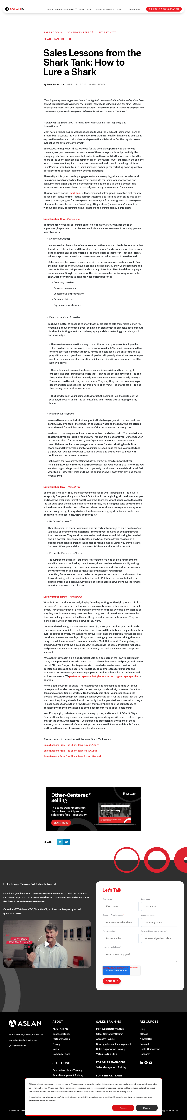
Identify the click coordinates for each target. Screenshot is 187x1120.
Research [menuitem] (145, 1054)
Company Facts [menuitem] (61, 1054)
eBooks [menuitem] (144, 1034)
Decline (146, 1108)
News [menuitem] (55, 1049)
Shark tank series (57, 39)
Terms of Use (171, 1110)
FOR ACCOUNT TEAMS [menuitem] (110, 1029)
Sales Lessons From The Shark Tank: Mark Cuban (70, 750)
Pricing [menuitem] (56, 1044)
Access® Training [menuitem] (105, 1039)
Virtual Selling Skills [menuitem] (106, 1054)
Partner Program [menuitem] (61, 1039)
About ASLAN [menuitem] (60, 1029)
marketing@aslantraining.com (23, 1039)
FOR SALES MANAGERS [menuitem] (110, 1062)
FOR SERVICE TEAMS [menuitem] (109, 1075)
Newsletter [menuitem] (146, 1039)
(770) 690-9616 (17, 1045)
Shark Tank (75, 193)
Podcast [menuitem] (144, 1044)
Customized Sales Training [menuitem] (67, 1070)
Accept (123, 1108)
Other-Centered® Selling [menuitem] (109, 1034)
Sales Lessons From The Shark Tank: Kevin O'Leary (71, 745)
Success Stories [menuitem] (61, 1034)
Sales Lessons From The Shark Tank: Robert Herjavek (73, 756)
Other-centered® (80, 32)
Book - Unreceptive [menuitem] (150, 1049)
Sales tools (53, 32)
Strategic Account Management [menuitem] (113, 1044)
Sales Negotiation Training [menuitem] (110, 1049)
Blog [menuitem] (142, 1029)
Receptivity (107, 32)
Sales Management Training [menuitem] (67, 1075)
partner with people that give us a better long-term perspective (103, 676)
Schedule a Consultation (164, 9)
